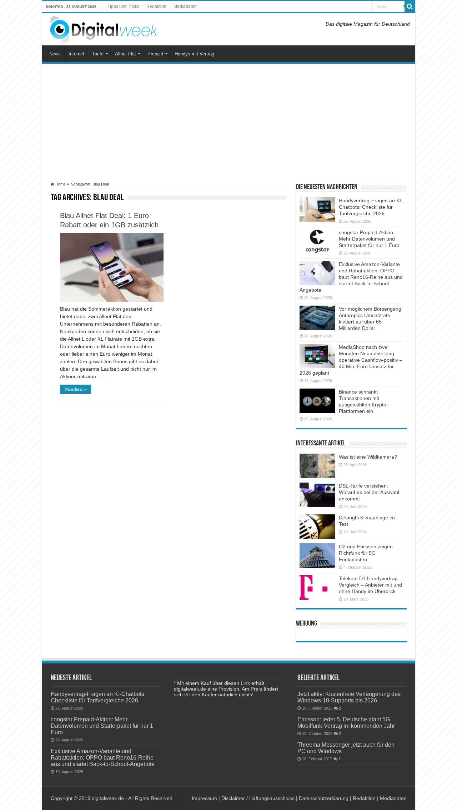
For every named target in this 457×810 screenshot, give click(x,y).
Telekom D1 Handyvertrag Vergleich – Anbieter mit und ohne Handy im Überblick (370, 585)
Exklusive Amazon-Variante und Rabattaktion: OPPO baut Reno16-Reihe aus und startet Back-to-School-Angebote (351, 277)
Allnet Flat (125, 53)
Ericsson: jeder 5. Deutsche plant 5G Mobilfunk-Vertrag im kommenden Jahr (346, 722)
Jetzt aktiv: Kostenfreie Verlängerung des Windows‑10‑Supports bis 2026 (349, 697)
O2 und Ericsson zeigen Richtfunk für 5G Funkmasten (366, 553)
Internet (76, 53)
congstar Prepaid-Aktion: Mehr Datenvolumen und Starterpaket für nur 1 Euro (369, 238)
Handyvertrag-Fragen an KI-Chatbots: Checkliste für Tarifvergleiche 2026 (371, 207)
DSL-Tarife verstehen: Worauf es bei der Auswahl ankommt (369, 492)
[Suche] (410, 6)
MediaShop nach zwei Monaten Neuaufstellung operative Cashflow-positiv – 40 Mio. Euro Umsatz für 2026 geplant (351, 360)
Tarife (98, 53)
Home (60, 184)
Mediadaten (185, 6)
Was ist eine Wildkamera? (368, 457)
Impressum (204, 798)
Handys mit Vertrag (194, 53)
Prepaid (155, 53)
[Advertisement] (228, 123)
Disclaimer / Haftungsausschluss (258, 798)
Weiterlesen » (75, 389)
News (55, 53)
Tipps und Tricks (123, 6)
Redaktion (156, 6)
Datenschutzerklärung (323, 798)
